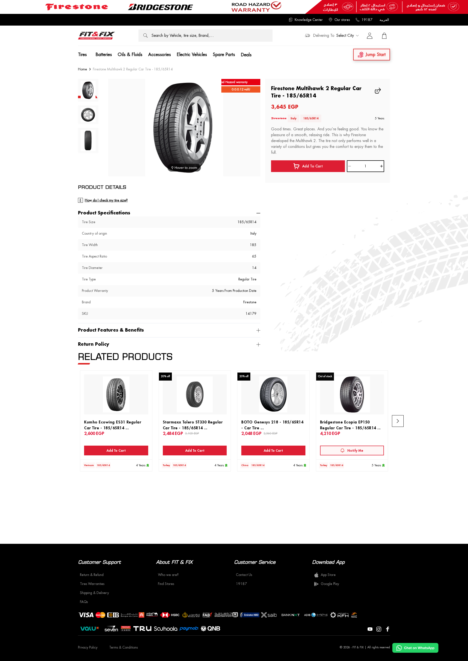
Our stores (342, 19)
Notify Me (355, 450)
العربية (384, 19)
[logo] (96, 35)
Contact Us (244, 574)
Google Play (330, 583)
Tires (82, 54)
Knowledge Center (309, 19)
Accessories (159, 54)
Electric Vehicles (192, 54)
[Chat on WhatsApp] (415, 648)
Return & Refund (92, 574)
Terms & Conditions (123, 647)
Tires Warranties (92, 583)
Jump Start (376, 54)
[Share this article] (378, 90)
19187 (366, 19)
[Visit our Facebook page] (387, 629)
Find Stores (166, 583)
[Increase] (381, 166)
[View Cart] (384, 35)
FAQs (84, 602)
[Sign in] (369, 35)
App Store (328, 574)
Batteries (104, 54)
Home (82, 69)
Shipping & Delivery (94, 592)
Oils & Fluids (130, 54)
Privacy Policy (88, 647)
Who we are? (168, 574)
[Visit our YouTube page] (370, 629)
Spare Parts (224, 54)
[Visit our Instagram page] (378, 629)
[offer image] (234, 7)
